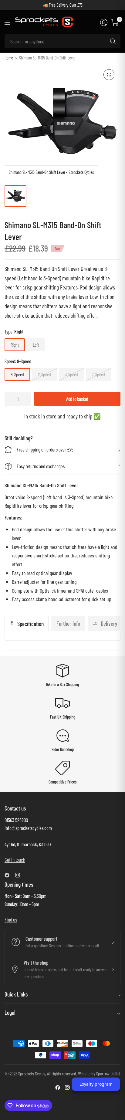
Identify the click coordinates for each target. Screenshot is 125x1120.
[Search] (112, 41)
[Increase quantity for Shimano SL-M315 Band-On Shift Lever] (26, 399)
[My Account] (103, 22)
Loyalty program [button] (96, 1084)
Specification (30, 623)
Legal (10, 1012)
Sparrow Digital (108, 1073)
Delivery (109, 623)
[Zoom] (108, 74)
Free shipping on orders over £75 (45, 449)
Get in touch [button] (15, 860)
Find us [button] (11, 919)
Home (9, 58)
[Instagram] (20, 875)
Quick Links (16, 994)
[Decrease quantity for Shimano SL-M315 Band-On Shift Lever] (9, 399)
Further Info (68, 623)
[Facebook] (9, 875)
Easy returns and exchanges (41, 466)
